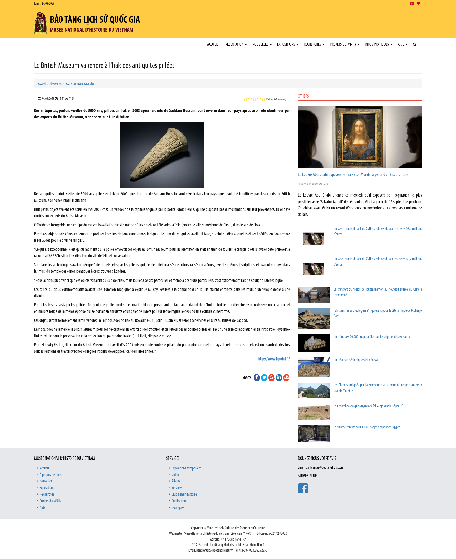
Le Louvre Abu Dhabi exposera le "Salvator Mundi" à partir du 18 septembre (353, 175)
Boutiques (178, 508)
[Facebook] (257, 377)
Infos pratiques (377, 44)
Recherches (313, 44)
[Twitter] (264, 377)
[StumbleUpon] (286, 377)
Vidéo (175, 475)
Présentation (234, 44)
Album (176, 481)
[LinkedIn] (279, 377)
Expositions (286, 44)
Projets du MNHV (343, 44)
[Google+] (271, 377)
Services (177, 488)
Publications (179, 501)
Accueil (212, 44)
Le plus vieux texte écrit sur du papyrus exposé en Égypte (367, 428)
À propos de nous (51, 475)
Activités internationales (80, 84)
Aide (401, 44)
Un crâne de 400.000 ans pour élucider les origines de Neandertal (372, 337)
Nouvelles (260, 44)
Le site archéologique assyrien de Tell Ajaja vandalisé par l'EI (368, 406)
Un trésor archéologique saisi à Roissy (356, 360)
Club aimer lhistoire (184, 494)
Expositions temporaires (187, 468)
